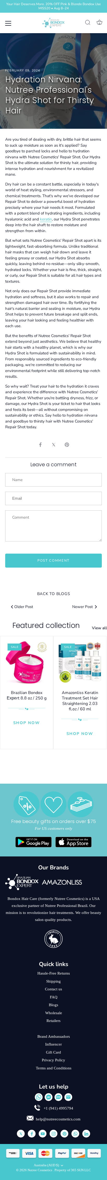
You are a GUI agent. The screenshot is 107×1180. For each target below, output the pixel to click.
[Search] (88, 23)
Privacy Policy (53, 1060)
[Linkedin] (86, 1134)
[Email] (68, 1097)
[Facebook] (32, 1134)
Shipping (53, 981)
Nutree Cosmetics (40, 1170)
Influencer (53, 1044)
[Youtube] (42, 1134)
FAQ (53, 997)
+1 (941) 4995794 (58, 1108)
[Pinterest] (64, 1134)
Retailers (53, 1021)
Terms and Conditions (53, 1068)
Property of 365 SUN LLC (73, 1170)
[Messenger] (48, 1097)
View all (99, 628)
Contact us (53, 989)
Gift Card (53, 1052)
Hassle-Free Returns (53, 973)
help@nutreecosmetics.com (58, 1119)
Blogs (53, 1005)
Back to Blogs (53, 593)
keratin (46, 219)
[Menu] (8, 23)
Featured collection (46, 625)
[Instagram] (53, 1134)
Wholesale (53, 1013)
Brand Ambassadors (53, 1036)
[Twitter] (21, 1134)
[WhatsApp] (39, 1097)
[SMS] (58, 1097)
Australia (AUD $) (46, 1165)
